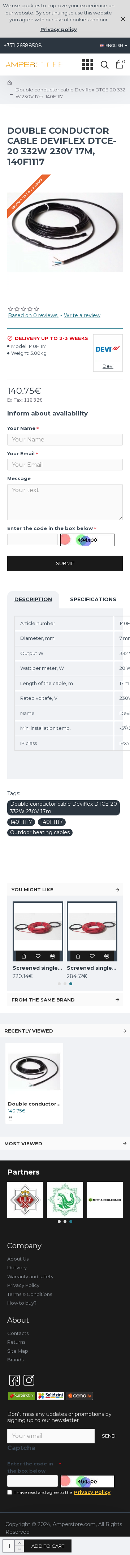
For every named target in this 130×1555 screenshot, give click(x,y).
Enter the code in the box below (50, 528)
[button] (59, 983)
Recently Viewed (28, 1031)
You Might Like (32, 889)
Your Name (21, 428)
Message (19, 478)
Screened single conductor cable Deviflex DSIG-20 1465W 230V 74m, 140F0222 (38, 968)
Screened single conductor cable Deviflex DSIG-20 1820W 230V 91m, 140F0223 (92, 968)
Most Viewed (23, 1143)
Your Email (21, 453)
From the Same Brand (43, 1000)
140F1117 (21, 822)
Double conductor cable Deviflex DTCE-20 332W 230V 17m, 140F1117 (34, 1104)
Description (33, 599)
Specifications (93, 599)
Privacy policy (58, 29)
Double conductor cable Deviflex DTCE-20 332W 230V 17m (63, 808)
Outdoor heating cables (40, 832)
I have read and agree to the (62, 1492)
